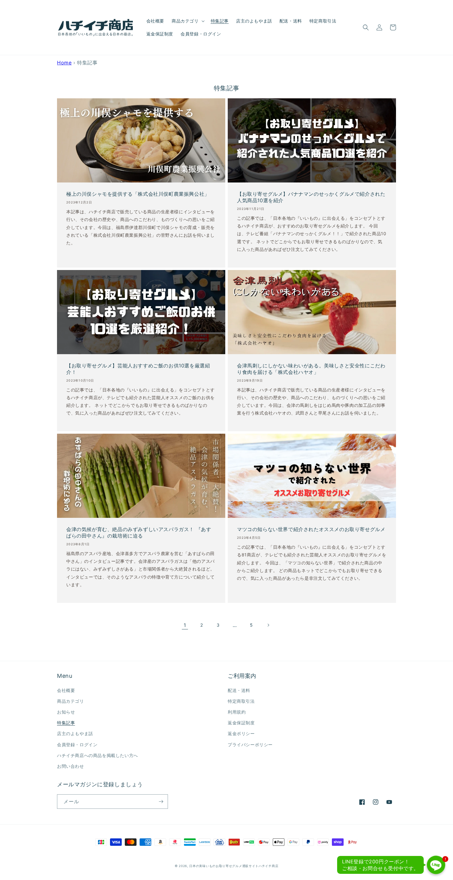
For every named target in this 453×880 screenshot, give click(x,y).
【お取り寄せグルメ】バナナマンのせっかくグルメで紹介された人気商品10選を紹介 (311, 197)
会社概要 (66, 690)
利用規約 (237, 711)
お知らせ (66, 711)
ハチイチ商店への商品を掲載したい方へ (97, 755)
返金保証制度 (241, 722)
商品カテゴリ (70, 701)
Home (64, 62)
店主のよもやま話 (75, 733)
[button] (187, 20)
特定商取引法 (241, 701)
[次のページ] (268, 625)
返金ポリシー (241, 733)
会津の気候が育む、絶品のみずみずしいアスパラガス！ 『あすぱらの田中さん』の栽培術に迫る (138, 532)
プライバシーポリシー (250, 744)
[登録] (161, 801)
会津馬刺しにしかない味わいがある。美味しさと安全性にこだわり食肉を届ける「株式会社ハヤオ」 (311, 368)
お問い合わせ (70, 766)
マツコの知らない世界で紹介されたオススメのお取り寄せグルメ (311, 529)
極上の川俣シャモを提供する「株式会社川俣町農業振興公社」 (138, 194)
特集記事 (66, 722)
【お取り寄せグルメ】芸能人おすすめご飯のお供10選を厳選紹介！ (138, 368)
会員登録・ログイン (77, 744)
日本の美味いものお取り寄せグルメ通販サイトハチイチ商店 (233, 866)
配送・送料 (239, 690)
